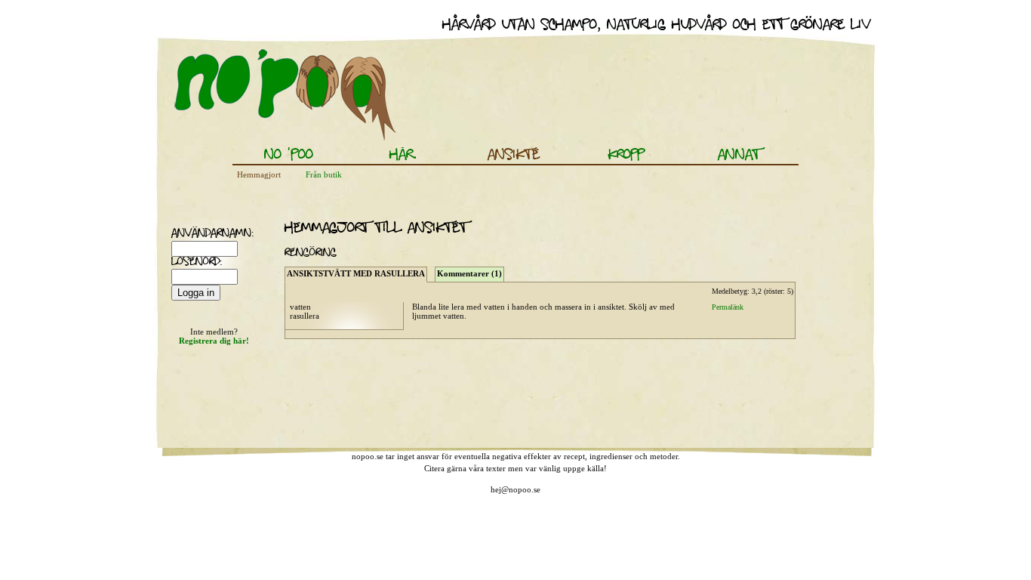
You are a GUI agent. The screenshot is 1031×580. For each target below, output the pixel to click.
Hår (401, 155)
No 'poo (288, 155)
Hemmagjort (259, 174)
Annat (739, 155)
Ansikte (514, 155)
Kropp (626, 155)
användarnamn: (190, 234)
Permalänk (727, 307)
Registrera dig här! (214, 340)
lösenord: (190, 263)
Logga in (195, 292)
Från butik (324, 174)
